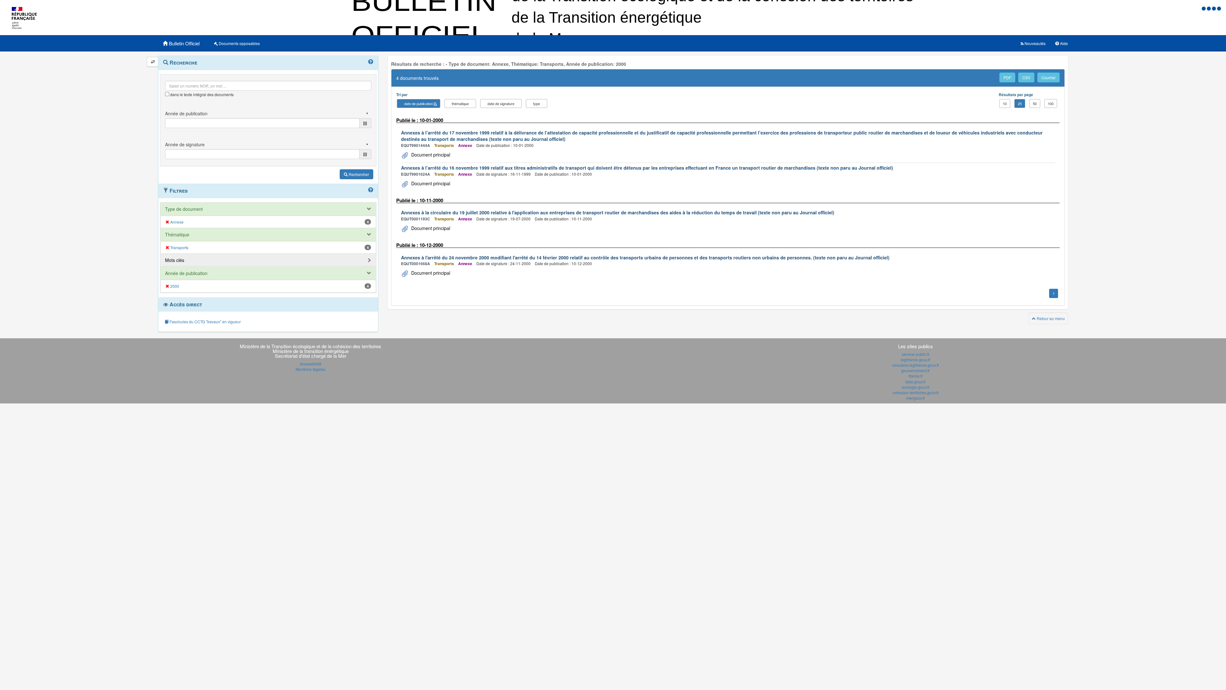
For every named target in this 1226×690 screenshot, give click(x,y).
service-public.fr (915, 354)
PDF (1007, 77)
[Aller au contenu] (1209, 8)
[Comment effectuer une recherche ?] (370, 62)
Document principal (430, 154)
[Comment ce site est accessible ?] (1204, 8)
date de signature (501, 103)
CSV (1026, 77)
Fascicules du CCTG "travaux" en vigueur (205, 321)
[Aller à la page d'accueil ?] (1219, 8)
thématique (460, 103)
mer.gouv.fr (915, 398)
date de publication (418, 103)
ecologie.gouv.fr (915, 387)
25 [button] (1020, 103)
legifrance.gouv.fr (915, 359)
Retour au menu (1050, 318)
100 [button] (1051, 103)
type (536, 103)
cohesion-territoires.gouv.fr (916, 392)
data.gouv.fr (915, 381)
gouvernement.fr (915, 370)
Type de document (184, 209)
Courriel (1048, 77)
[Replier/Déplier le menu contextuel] (153, 62)
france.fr (916, 376)
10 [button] (1005, 103)
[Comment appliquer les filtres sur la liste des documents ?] (370, 190)
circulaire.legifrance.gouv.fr (915, 365)
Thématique (177, 234)
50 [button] (1035, 103)
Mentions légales (310, 369)
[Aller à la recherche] (1214, 8)
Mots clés (174, 260)
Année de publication (186, 273)
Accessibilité (311, 363)
